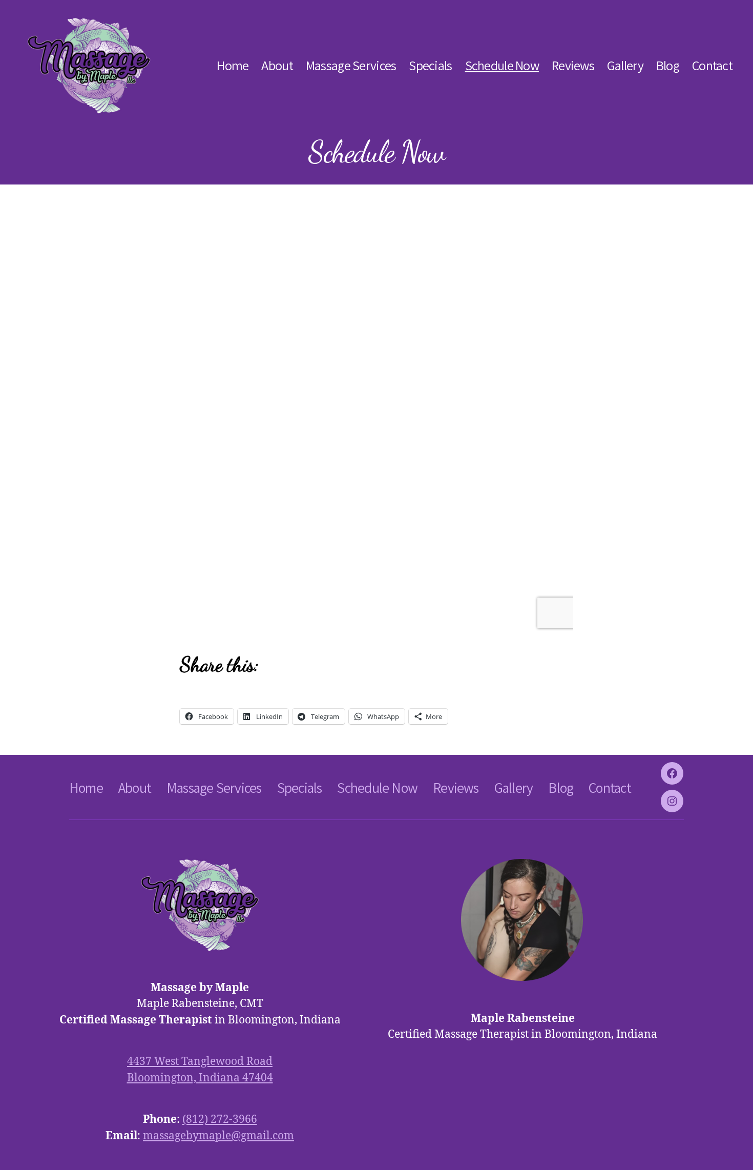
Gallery (625, 65)
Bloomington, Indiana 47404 (200, 1078)
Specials (430, 65)
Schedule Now (502, 65)
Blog (667, 65)
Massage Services (351, 65)
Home (232, 65)
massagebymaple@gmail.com (218, 1136)
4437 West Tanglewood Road (200, 1062)
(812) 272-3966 (219, 1119)
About (276, 65)
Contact (712, 65)
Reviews (573, 65)
